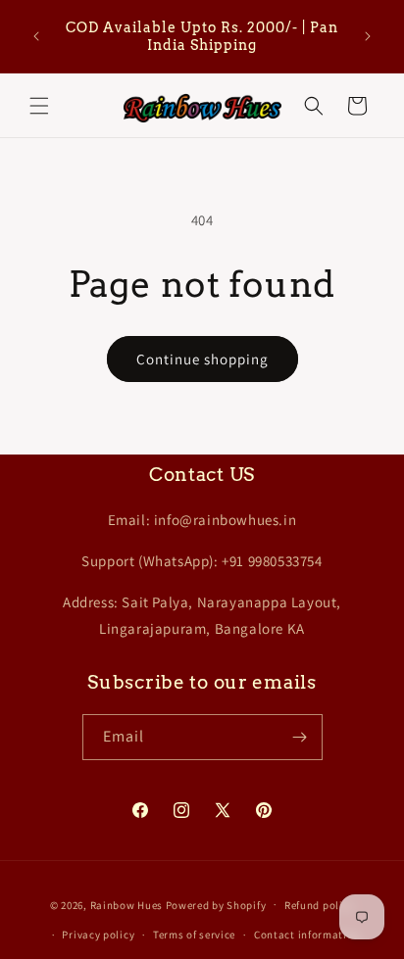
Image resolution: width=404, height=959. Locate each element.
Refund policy (319, 905)
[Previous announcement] (36, 36)
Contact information (307, 934)
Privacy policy (98, 934)
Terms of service (194, 934)
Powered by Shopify (216, 904)
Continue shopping (202, 359)
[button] (39, 105)
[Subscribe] (300, 737)
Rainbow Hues (126, 904)
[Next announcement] (367, 36)
